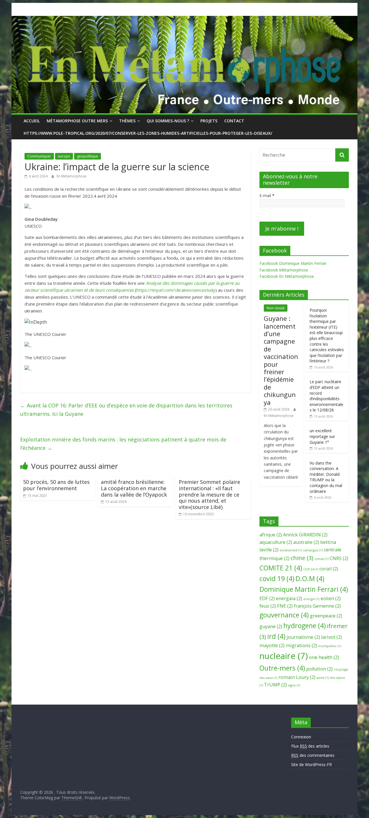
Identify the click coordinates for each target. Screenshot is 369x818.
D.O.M (309, 578)
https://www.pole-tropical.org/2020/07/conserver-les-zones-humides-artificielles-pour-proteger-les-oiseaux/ (148, 133)
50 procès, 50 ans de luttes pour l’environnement (56, 485)
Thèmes (127, 120)
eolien (331, 598)
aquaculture (275, 542)
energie (311, 599)
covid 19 (276, 578)
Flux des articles (310, 746)
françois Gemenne (317, 606)
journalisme (303, 637)
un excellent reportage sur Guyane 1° (322, 436)
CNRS (339, 558)
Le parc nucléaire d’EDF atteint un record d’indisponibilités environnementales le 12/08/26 (326, 396)
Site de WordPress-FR (311, 764)
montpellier (329, 646)
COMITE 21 (280, 567)
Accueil (32, 120)
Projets (208, 120)
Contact (234, 120)
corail (328, 569)
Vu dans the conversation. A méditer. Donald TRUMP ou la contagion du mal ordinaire (326, 477)
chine (302, 558)
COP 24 (310, 569)
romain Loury (296, 677)
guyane (270, 626)
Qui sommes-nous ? (168, 120)
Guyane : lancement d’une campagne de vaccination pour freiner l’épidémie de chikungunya (281, 360)
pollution (319, 669)
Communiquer (39, 156)
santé (323, 678)
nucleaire (283, 656)
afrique (270, 534)
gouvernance (284, 614)
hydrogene (304, 625)
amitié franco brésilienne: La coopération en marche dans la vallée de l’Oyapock (134, 488)
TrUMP (275, 685)
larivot (331, 637)
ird (276, 636)
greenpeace (326, 616)
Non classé (276, 308)
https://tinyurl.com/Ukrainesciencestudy (175, 290)
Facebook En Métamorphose (286, 276)
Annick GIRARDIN (305, 534)
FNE (285, 606)
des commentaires (312, 755)
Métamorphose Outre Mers (77, 120)
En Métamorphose (71, 176)
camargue (313, 550)
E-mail (266, 195)
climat (321, 559)
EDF (267, 598)
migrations (301, 645)
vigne (294, 685)
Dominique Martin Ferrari (303, 589)
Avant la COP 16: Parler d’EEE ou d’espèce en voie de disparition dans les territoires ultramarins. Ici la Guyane (126, 409)
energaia (289, 598)
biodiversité (291, 550)
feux (267, 606)
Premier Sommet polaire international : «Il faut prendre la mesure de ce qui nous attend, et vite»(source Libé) (209, 494)
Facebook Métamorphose (283, 270)
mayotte (272, 645)
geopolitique (87, 156)
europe (64, 156)
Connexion (301, 737)
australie (306, 542)
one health (324, 657)
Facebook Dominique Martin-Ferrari (292, 263)
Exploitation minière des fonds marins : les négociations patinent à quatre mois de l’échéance (123, 443)
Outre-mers (282, 668)
